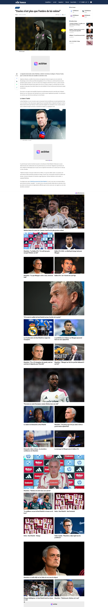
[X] (81, 2)
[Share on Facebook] (61, 15)
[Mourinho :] (89, 31)
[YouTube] (83, 2)
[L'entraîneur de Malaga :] (89, 25)
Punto (16, 14)
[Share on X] (63, 15)
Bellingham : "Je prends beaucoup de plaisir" (77, 35)
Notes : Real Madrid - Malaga (74, 41)
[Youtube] (87, 16)
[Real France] (23, 2)
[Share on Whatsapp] (16, 84)
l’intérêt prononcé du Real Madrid (38, 181)
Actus (17, 7)
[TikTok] (86, 2)
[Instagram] (85, 2)
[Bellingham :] (89, 37)
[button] (78, 2)
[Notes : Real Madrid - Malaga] (89, 43)
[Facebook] (79, 2)
